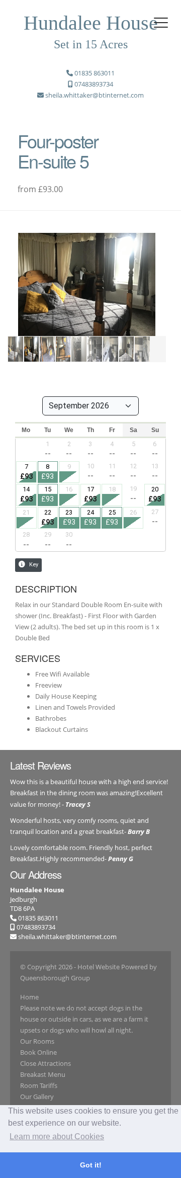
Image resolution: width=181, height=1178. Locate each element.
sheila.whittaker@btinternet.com (67, 936)
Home (29, 996)
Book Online (38, 1052)
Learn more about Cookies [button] (57, 1136)
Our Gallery (37, 1096)
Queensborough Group (55, 977)
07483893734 (35, 927)
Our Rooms (37, 1041)
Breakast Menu (42, 1074)
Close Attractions (45, 1063)
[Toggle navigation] (160, 22)
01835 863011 (37, 917)
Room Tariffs (38, 1085)
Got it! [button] (91, 1165)
